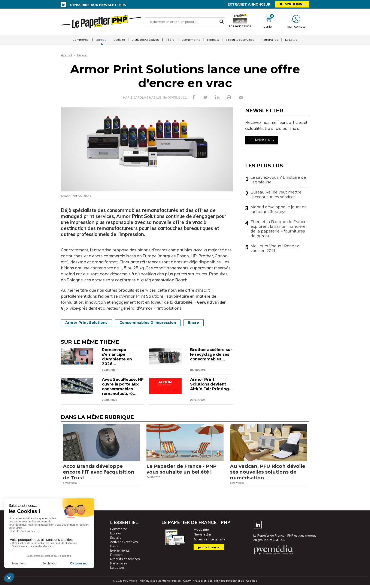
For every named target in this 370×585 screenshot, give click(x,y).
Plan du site (147, 580)
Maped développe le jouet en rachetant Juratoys (279, 209)
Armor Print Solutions (86, 323)
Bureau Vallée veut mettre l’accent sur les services (276, 194)
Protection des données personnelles (218, 580)
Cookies (251, 580)
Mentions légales (169, 580)
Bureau (101, 39)
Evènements (191, 39)
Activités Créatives (145, 39)
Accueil (66, 55)
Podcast (213, 39)
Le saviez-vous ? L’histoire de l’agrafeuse (278, 179)
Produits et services (240, 39)
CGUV (187, 580)
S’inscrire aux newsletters (98, 5)
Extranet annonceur (249, 4)
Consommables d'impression (147, 323)
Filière (170, 39)
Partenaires (269, 39)
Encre (193, 323)
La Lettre (291, 39)
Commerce (80, 39)
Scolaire (119, 39)
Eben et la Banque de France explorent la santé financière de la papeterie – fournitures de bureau (278, 228)
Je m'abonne (292, 4)
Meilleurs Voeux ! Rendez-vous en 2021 (275, 248)
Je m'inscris (262, 140)
